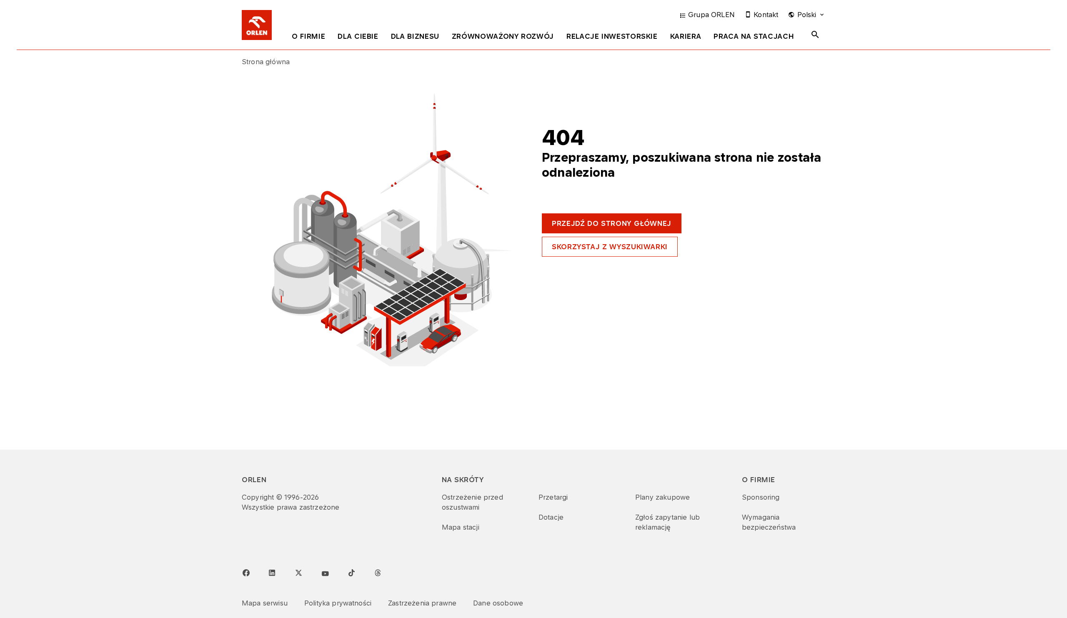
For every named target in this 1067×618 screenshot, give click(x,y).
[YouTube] (325, 574)
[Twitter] (298, 572)
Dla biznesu (415, 36)
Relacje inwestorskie (612, 36)
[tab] (308, 38)
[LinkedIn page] (272, 573)
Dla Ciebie (358, 36)
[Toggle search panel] (815, 35)
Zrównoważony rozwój (503, 36)
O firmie (308, 36)
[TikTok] (351, 572)
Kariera (685, 36)
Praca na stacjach (754, 36)
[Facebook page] (246, 573)
